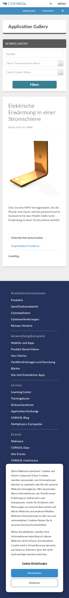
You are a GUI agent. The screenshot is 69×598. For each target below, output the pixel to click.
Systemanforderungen (25, 319)
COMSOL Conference (24, 460)
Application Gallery (28, 26)
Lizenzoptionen (21, 313)
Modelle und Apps (22, 343)
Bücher (15, 368)
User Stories (18, 355)
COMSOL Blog (20, 417)
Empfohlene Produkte (25, 246)
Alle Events (18, 454)
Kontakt (48, 11)
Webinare (17, 441)
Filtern (34, 84)
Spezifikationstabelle (24, 306)
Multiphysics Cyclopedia (26, 424)
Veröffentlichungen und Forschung (33, 362)
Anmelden (29, 11)
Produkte (17, 300)
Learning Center (21, 392)
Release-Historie (22, 325)
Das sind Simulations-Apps (28, 375)
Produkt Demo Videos (25, 349)
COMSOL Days (20, 447)
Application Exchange (25, 411)
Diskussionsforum (22, 405)
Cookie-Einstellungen (34, 563)
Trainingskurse (20, 398)
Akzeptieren (34, 572)
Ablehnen (34, 582)
